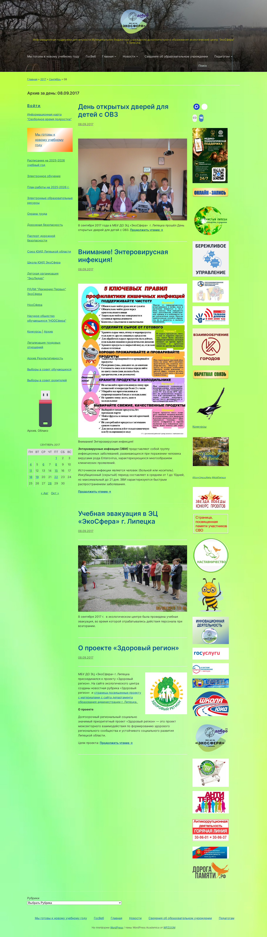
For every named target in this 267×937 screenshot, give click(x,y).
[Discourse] (197, 107)
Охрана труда (37, 213)
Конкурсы (34, 331)
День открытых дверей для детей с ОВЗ (123, 110)
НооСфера (34, 305)
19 (37, 477)
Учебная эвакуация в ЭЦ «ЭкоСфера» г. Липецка (118, 517)
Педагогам (222, 56)
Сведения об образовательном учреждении (176, 56)
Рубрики (33, 898)
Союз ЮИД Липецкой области (49, 251)
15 (56, 470)
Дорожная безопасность (45, 225)
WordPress (116, 927)
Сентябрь (55, 79)
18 (30, 477)
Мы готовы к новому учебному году (53, 56)
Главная (108, 56)
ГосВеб (91, 56)
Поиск (235, 65)
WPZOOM (169, 927)
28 (50, 483)
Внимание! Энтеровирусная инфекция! (123, 256)
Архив (48, 331)
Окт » (55, 493)
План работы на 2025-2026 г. (48, 187)
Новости (129, 56)
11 (30, 470)
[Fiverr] (205, 107)
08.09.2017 (85, 124)
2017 (43, 79)
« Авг (44, 493)
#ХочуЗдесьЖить (202, 477)
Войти (34, 105)
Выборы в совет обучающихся (49, 369)
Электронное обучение (43, 176)
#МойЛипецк (219, 477)
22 (56, 477)
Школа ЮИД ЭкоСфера (43, 262)
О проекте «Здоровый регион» (128, 648)
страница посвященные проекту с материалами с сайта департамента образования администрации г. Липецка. (109, 697)
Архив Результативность (45, 358)
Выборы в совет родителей (47, 380)
